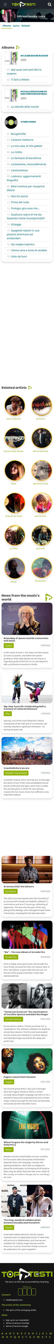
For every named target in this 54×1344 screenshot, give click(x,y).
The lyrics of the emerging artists (21, 1310)
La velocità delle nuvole (25, 106)
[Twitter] (33, 1291)
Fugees (8, 1081)
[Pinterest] (25, 1291)
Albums (7, 25)
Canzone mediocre (22, 140)
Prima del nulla (20, 202)
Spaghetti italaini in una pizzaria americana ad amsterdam (23, 234)
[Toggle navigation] (5, 4)
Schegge (16, 224)
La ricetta (16, 152)
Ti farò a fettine (20, 79)
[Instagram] (29, 1291)
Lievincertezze (19, 170)
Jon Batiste (10, 891)
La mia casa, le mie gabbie (26, 146)
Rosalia (8, 1227)
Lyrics (16, 25)
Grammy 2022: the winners (19, 886)
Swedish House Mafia (16, 773)
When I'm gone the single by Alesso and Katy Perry (26, 1143)
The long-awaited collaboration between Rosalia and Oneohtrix (22, 1221)
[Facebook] (20, 1291)
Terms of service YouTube (17, 1323)
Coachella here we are (16, 768)
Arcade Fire (11, 957)
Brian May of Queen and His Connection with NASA (26, 639)
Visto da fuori (19, 256)
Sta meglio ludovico (22, 244)
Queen (8, 645)
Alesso (8, 1149)
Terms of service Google (17, 1326)
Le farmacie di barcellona (26, 158)
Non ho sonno (19, 196)
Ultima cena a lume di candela (29, 250)
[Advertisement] (27, 36)
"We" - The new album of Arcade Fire (24, 952)
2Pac (7, 713)
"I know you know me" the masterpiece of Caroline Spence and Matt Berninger (26, 1013)
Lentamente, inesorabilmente (28, 164)
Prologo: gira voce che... (25, 208)
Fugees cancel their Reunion (20, 1077)
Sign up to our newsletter (17, 1320)
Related (25, 25)
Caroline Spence (13, 1019)
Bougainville (18, 134)
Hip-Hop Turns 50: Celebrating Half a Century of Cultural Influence (25, 707)
